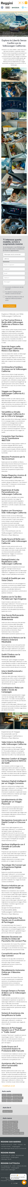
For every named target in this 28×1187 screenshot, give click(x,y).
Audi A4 (4, 1100)
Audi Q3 (4, 1095)
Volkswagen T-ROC (7, 1097)
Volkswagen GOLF (17, 1095)
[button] (26, 3)
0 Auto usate (22, 33)
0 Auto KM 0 (14, 33)
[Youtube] (16, 1183)
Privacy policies (4, 1180)
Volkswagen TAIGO (7, 1133)
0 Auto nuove (6, 33)
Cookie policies (11, 1180)
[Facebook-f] (11, 1183)
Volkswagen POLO (17, 1100)
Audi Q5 (9, 1100)
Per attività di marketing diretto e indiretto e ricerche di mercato (13, 292)
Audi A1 (17, 1130)
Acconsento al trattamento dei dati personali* (14, 288)
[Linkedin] (14, 1183)
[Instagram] (13, 1183)
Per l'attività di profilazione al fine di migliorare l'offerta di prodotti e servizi (14, 298)
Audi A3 (9, 1095)
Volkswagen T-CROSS (8, 1130)
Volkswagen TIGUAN (18, 1097)
